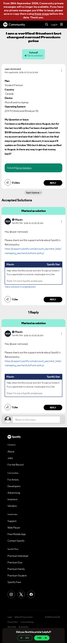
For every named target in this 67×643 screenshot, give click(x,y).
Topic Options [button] (32, 192)
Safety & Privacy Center (23, 617)
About (10, 451)
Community (17, 24)
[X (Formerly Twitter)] (21, 594)
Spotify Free (14, 582)
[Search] (46, 24)
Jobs (10, 458)
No (27, 637)
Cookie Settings (27, 622)
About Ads (11, 627)
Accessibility (24, 627)
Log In (54, 24)
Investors (12, 499)
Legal (9, 617)
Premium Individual (17, 556)
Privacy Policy (12, 622)
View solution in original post (20, 286)
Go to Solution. (24, 167)
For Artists (13, 479)
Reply (53, 182)
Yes (39, 637)
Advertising (13, 492)
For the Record (15, 464)
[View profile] (8, 221)
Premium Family (16, 569)
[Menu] (61, 24)
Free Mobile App (16, 534)
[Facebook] (31, 594)
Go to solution (35, 55)
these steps (41, 13)
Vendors (12, 506)
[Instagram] (11, 594)
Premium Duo (14, 562)
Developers (13, 486)
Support (12, 521)
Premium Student (17, 575)
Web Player (13, 527)
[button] (61, 70)
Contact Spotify (16, 540)
